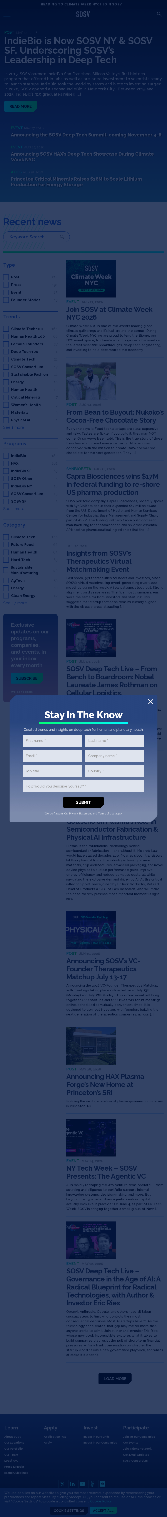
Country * (96, 771)
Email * (31, 756)
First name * (36, 741)
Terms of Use (106, 813)
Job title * (34, 771)
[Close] (150, 701)
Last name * (98, 741)
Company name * (102, 756)
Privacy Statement (80, 813)
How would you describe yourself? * (56, 786)
